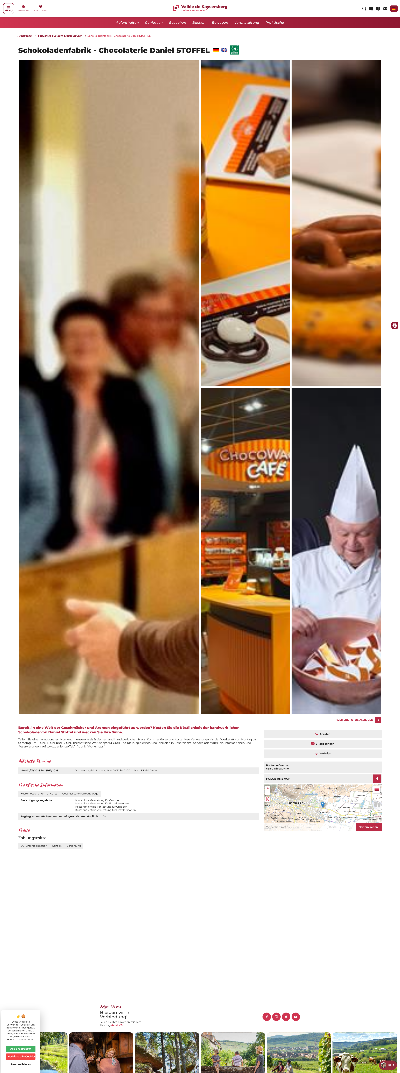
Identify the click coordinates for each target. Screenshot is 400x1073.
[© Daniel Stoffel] (245, 223)
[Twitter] (286, 1017)
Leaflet (378, 817)
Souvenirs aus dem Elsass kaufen (60, 35)
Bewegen (220, 23)
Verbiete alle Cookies (21, 1056)
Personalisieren (21, 1064)
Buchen (199, 23)
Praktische (274, 23)
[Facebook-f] (266, 1017)
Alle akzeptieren (21, 1048)
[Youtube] (296, 1017)
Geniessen (154, 23)
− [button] (268, 793)
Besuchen (177, 23)
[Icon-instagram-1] (276, 1017)
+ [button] (268, 788)
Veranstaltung (246, 23)
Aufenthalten (127, 23)
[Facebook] (377, 778)
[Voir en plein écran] (267, 799)
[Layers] (376, 789)
